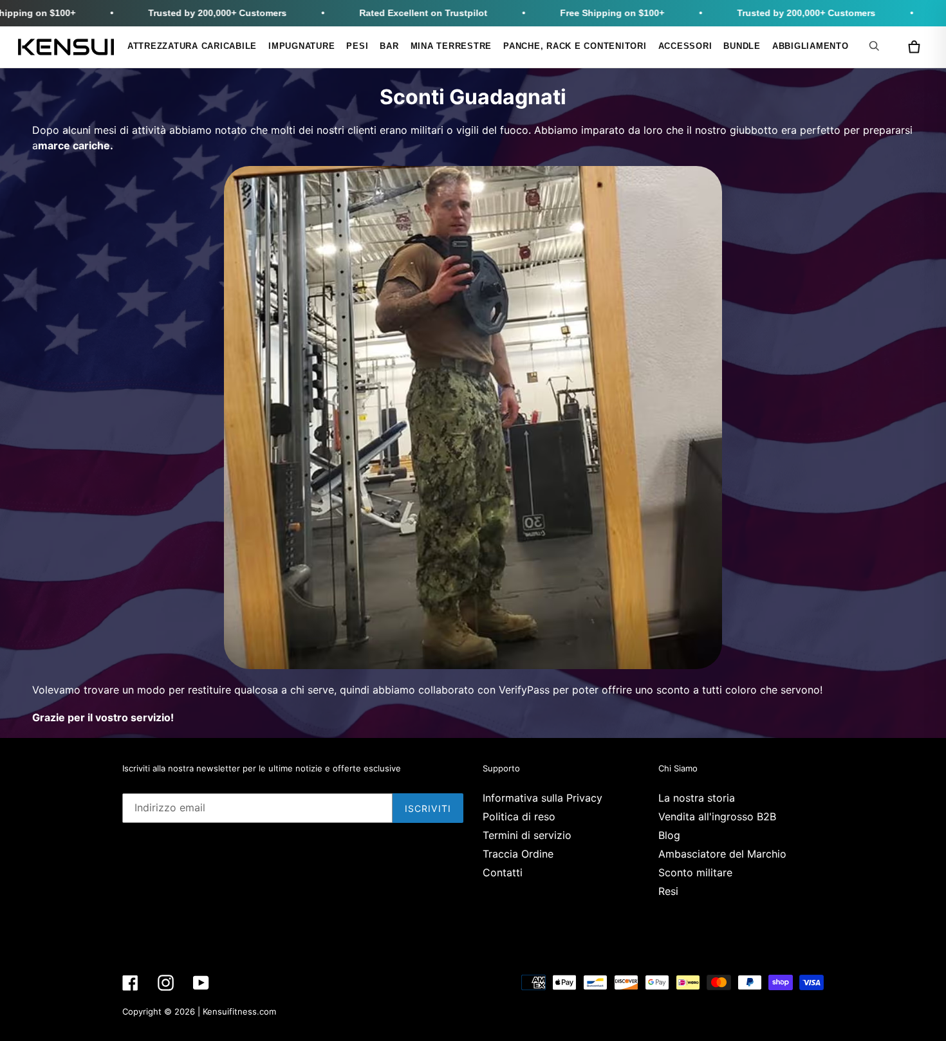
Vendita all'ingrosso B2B (717, 816)
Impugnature (301, 46)
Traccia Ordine (518, 853)
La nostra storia (696, 797)
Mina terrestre (451, 46)
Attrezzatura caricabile (192, 46)
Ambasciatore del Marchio (722, 853)
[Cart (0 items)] (914, 47)
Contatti (503, 872)
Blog (669, 835)
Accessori (685, 46)
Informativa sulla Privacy (542, 797)
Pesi (357, 46)
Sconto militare (695, 872)
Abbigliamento (810, 46)
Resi (668, 891)
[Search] (876, 46)
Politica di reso (519, 816)
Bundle (742, 46)
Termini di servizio (527, 835)
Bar (389, 46)
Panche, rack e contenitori (575, 46)
